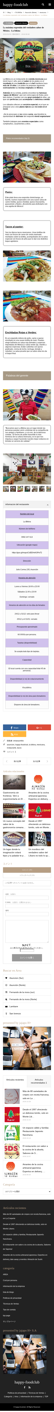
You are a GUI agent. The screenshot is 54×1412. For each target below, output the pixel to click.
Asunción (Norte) (21, 23)
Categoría (8, 1397)
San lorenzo (15, 1013)
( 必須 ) (10, 894)
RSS (29, 1387)
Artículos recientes (15, 1079)
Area (16, 1397)
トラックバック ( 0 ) (27, 875)
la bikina (32, 745)
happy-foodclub (21, 745)
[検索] (42, 4)
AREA (5, 1274)
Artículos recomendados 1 (39, 1081)
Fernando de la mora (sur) (22, 992)
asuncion (10, 745)
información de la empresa (14, 1286)
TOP (46, 1397)
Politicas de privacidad (12, 1298)
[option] (27, 468)
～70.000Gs (8, 23)
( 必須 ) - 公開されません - (18, 902)
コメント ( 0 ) (27, 870)
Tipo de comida (9, 1310)
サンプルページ (9, 1321)
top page (6, 1316)
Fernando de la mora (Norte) (23, 999)
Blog (9, 12)
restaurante (11, 748)
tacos (19, 748)
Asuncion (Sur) (16, 978)
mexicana (33, 23)
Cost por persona (10, 1280)
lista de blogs (8, 1292)
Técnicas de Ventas (11, 1304)
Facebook (25, 1387)
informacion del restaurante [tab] (17, 504)
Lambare (13, 1006)
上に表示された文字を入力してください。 (27, 948)
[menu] (49, 4)
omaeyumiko (18, 741)
